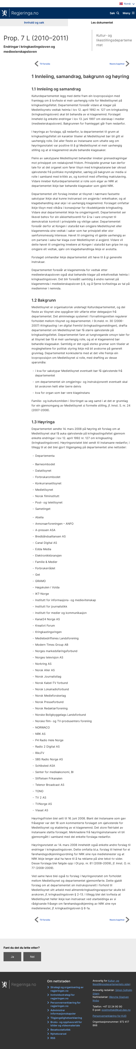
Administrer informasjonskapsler (63, 1012)
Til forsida (45, 63)
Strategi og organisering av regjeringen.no (66, 989)
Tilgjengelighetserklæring (66, 1017)
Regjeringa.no (24, 13)
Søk (112, 13)
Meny (126, 13)
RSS (52, 1037)
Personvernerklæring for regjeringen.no (65, 1004)
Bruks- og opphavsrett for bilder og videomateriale (66, 1024)
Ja (12, 956)
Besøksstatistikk (60, 1029)
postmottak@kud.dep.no (116, 1009)
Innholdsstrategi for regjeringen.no (62, 996)
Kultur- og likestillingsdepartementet (114, 40)
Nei (32, 956)
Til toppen (70, 933)
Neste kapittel (117, 63)
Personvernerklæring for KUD (109, 1015)
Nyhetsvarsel (58, 1033)
